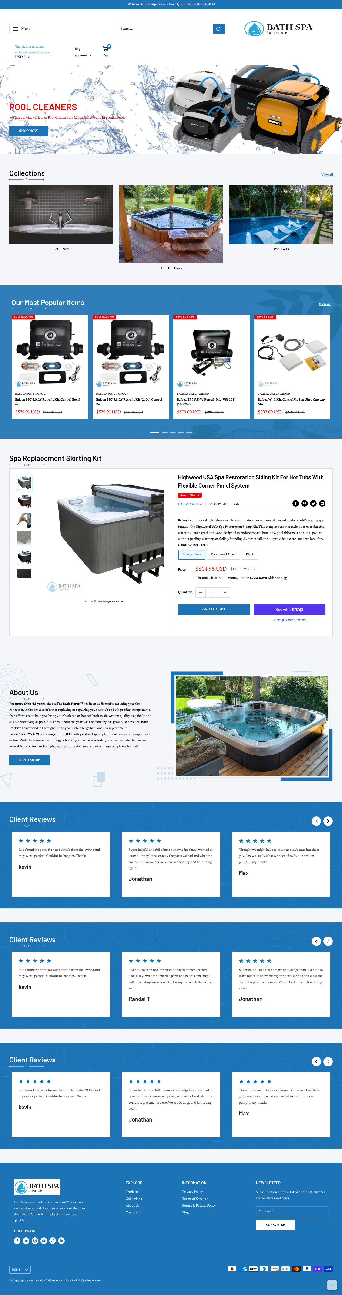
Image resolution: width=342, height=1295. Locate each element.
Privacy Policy (192, 1192)
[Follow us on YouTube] (43, 1240)
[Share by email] (322, 503)
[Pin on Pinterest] (304, 503)
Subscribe (275, 1225)
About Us (132, 1205)
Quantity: (185, 592)
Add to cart (214, 609)
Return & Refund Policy (199, 1205)
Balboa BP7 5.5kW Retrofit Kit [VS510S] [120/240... (206, 402)
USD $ (16, 1269)
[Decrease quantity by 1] (200, 592)
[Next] (333, 370)
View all (327, 175)
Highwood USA (190, 504)
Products (132, 1192)
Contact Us (134, 1212)
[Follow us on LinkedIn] (61, 1240)
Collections (134, 1199)
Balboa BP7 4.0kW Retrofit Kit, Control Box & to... (47, 402)
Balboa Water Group (31, 394)
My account (81, 52)
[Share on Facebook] (295, 503)
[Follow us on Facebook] (17, 1240)
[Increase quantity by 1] (225, 592)
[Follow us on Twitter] (26, 1240)
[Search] (219, 29)
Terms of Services (195, 1199)
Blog (185, 1212)
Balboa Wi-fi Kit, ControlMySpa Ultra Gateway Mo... (292, 402)
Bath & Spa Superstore (86, 1280)
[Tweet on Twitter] (313, 503)
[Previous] (316, 821)
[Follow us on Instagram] (35, 1240)
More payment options (289, 620)
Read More (29, 760)
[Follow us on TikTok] (52, 1240)
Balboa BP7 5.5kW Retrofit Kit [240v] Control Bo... (129, 402)
